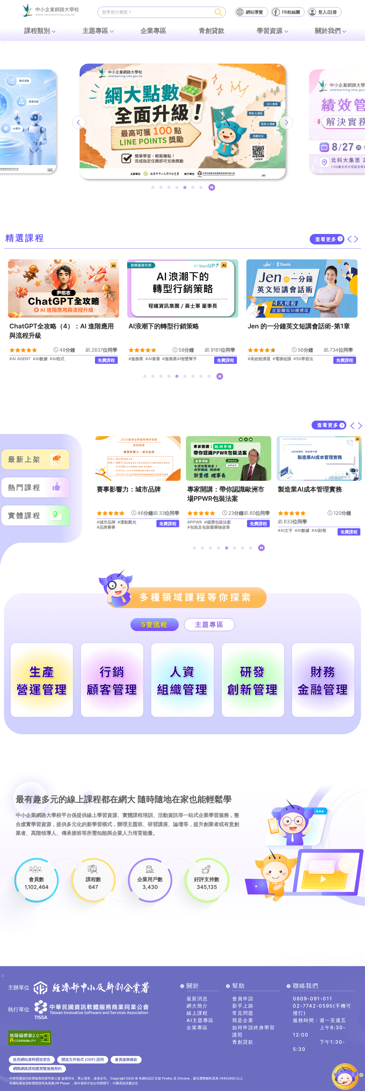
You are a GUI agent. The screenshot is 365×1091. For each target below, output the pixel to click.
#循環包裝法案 (217, 522)
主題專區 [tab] (209, 624)
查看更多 (326, 239)
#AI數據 (40, 358)
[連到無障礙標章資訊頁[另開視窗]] (29, 1037)
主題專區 (95, 30)
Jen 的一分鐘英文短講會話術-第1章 (299, 326)
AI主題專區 (200, 1020)
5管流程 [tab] (154, 624)
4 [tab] (178, 188)
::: (5, 42)
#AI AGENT (20, 358)
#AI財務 (319, 530)
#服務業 (136, 358)
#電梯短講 (282, 358)
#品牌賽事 (106, 527)
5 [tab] (186, 188)
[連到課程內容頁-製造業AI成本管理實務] (319, 458)
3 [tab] (170, 188)
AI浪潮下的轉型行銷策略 (164, 326)
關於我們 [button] (328, 30)
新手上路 (243, 1006)
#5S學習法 (303, 358)
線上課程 (197, 1013)
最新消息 (197, 998)
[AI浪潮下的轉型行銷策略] (182, 288)
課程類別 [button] (37, 30)
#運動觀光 (127, 522)
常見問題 (243, 1013)
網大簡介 (197, 1006)
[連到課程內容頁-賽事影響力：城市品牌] (138, 458)
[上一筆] (79, 122)
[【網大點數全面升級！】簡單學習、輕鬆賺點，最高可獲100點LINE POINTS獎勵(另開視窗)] (182, 121)
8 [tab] (202, 377)
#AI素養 (152, 358)
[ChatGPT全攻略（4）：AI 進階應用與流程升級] (63, 288)
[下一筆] (286, 122)
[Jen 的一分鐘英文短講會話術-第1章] (302, 288)
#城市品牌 (106, 522)
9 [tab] (210, 377)
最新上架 (24, 459)
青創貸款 (211, 30)
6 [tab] (194, 188)
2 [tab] (162, 188)
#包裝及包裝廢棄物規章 (208, 527)
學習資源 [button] (269, 30)
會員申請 (243, 998)
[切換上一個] (349, 239)
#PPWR (194, 522)
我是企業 (243, 1020)
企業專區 (153, 30)
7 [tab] (202, 188)
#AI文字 (285, 530)
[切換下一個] (356, 239)
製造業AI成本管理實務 (310, 489)
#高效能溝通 (259, 358)
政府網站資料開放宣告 (32, 1059)
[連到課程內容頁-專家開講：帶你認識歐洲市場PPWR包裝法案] (228, 458)
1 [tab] (154, 188)
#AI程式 (57, 358)
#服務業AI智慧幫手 (179, 358)
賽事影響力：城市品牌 (129, 489)
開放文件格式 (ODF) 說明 (82, 1059)
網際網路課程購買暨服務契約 (37, 1068)
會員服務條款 (126, 1059)
